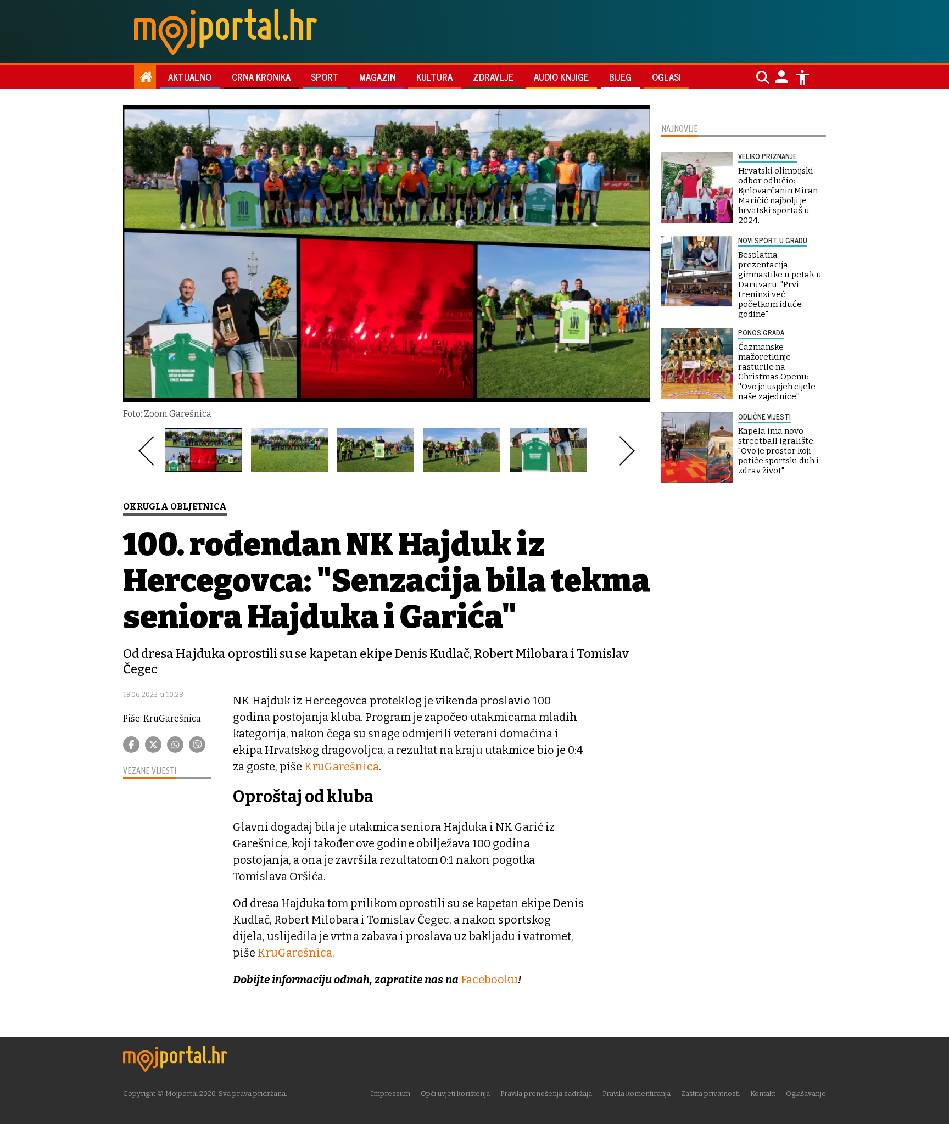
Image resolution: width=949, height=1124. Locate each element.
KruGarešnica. (296, 952)
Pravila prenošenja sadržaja (546, 1093)
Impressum (390, 1093)
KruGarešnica (341, 766)
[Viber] (197, 744)
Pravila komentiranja (636, 1093)
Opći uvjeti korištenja (455, 1093)
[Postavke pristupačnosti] (802, 77)
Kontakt (762, 1093)
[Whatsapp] (175, 744)
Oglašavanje (806, 1093)
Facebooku (489, 979)
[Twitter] (153, 744)
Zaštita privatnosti (710, 1093)
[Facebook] (131, 744)
